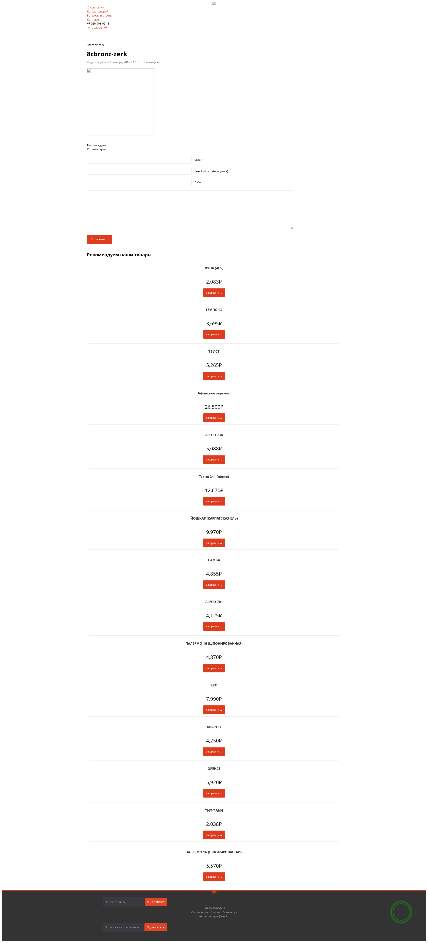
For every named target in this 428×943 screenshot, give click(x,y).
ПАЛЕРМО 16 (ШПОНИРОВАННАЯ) (214, 643)
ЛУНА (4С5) (214, 268)
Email (211, 171)
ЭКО (214, 685)
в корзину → (214, 292)
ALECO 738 (214, 435)
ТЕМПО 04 (214, 309)
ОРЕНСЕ (214, 768)
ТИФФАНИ (214, 810)
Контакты (93, 19)
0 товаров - (97, 27)
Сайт (198, 182)
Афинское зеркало (214, 393)
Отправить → (99, 239)
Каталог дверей (97, 11)
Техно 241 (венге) (214, 476)
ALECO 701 (214, 601)
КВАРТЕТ (214, 727)
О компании (95, 7)
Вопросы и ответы (99, 15)
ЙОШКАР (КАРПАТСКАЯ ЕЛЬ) (214, 518)
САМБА (214, 560)
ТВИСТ (214, 351)
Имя (199, 160)
